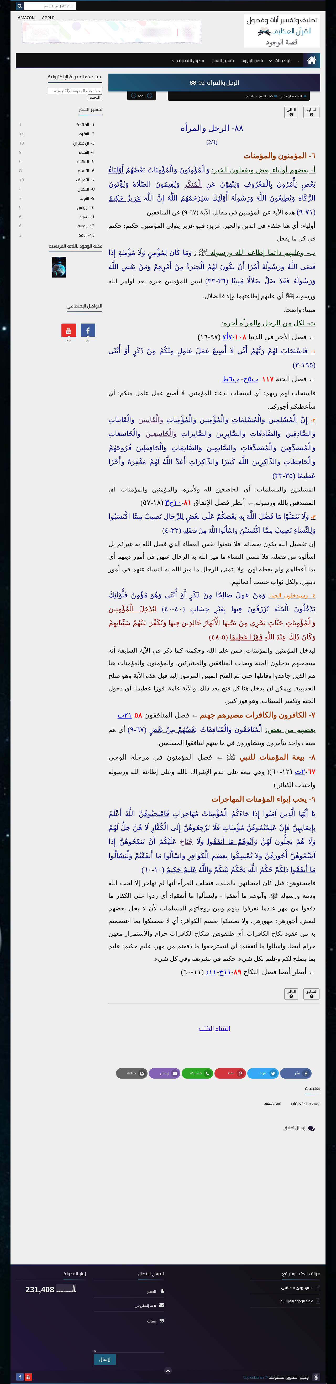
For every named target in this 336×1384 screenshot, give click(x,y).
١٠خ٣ (173, 502)
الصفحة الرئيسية (292, 96)
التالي (291, 109)
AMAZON (26, 18)
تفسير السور (223, 60)
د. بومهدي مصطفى (297, 1287)
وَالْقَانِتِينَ (150, 420)
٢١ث (125, 715)
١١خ (225, 972)
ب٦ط (230, 379)
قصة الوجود (252, 60)
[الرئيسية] (311, 60)
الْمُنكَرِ (193, 184)
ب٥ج (250, 379)
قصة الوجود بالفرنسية (296, 1301)
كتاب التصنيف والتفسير (259, 96)
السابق (311, 109)
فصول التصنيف (190, 60)
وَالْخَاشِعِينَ (161, 434)
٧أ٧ (227, 337)
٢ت (300, 772)
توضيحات (282, 60)
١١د (211, 972)
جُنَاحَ (186, 841)
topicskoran (253, 1377)
